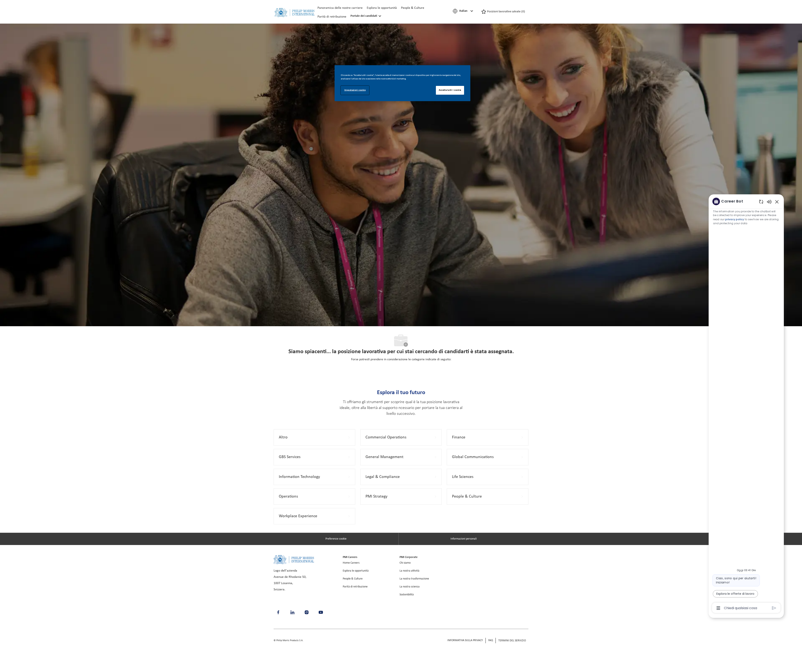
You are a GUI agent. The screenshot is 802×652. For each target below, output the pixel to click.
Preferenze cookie (335, 538)
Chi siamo (405, 562)
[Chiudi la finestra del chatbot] (777, 202)
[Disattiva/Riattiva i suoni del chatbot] (769, 202)
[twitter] (320, 612)
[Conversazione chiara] (761, 201)
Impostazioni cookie (355, 90)
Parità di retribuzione (331, 16)
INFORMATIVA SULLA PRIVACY (465, 640)
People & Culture (412, 8)
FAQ (490, 640)
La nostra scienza (410, 586)
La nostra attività (409, 570)
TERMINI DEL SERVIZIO (512, 640)
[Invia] (774, 608)
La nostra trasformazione (414, 578)
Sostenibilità (407, 594)
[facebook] (278, 612)
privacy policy (734, 219)
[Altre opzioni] (718, 608)
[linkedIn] (292, 612)
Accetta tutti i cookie (450, 90)
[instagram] (306, 612)
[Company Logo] (294, 12)
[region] (746, 404)
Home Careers (351, 562)
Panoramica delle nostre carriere (340, 8)
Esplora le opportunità (382, 8)
